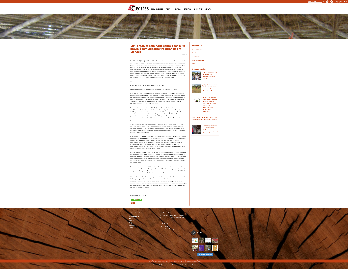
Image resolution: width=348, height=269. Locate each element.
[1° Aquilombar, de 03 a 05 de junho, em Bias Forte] (215, 240)
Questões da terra (197, 53)
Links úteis (198, 9)
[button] (323, 1)
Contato (207, 9)
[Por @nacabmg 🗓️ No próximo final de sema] (195, 240)
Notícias (178, 9)
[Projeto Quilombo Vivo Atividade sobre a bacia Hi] (208, 248)
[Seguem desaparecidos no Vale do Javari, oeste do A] (208, 240)
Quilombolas (196, 56)
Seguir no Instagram (206, 254)
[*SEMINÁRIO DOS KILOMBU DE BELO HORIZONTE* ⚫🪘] (215, 248)
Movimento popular (198, 60)
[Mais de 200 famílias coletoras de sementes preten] (201, 240)
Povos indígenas (197, 49)
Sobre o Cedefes (157, 9)
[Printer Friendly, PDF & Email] (136, 199)
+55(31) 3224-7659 (341, 2)
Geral (193, 64)
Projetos (187, 9)
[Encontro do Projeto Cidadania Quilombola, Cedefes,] (195, 248)
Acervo (169, 9)
